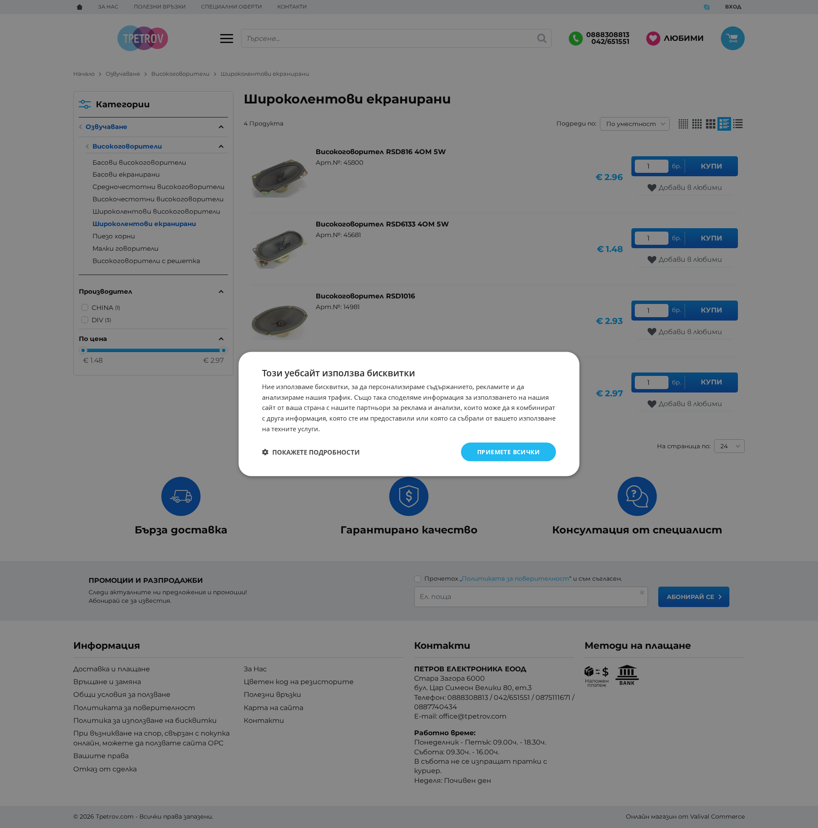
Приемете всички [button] (508, 451)
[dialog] (409, 414)
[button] (311, 452)
